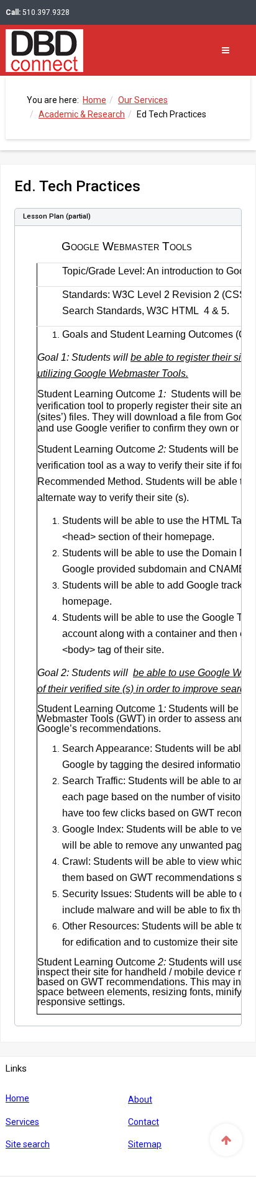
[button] (128, 217)
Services (22, 1122)
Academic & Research (82, 114)
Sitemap (145, 1144)
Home (94, 100)
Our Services (143, 100)
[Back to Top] (226, 1140)
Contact (143, 1122)
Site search (28, 1144)
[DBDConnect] (43, 50)
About (140, 1099)
